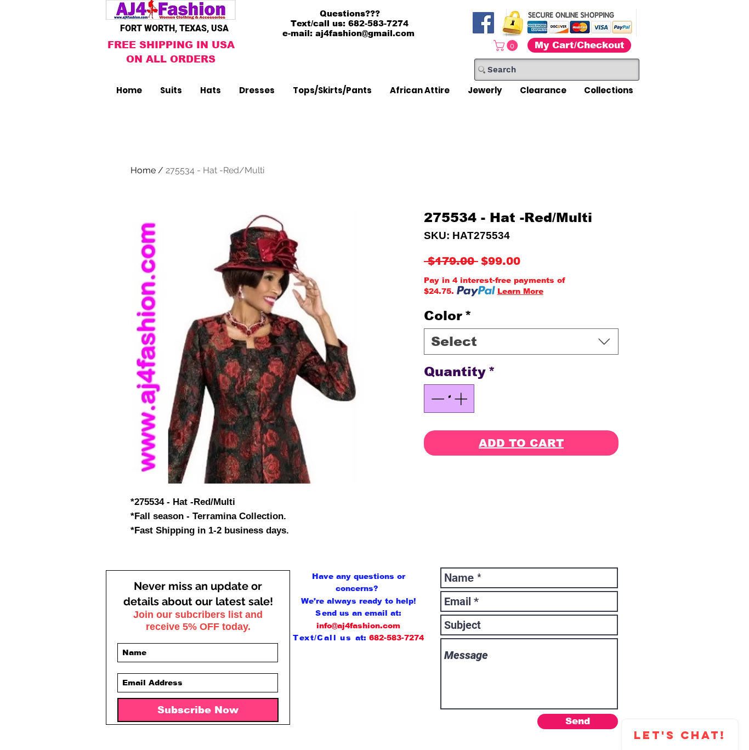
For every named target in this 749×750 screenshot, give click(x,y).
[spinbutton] (449, 398)
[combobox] (521, 341)
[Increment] (462, 398)
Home (143, 170)
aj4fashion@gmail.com (365, 33)
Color (448, 315)
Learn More (520, 291)
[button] (506, 45)
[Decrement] (436, 398)
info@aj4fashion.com (358, 625)
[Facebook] (483, 22)
